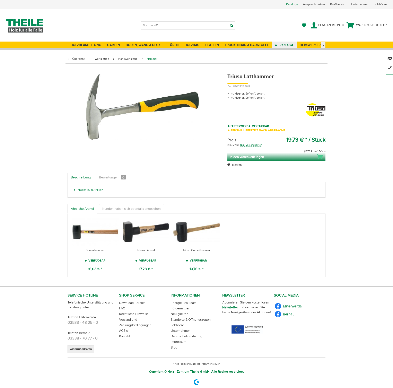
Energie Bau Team (183, 303)
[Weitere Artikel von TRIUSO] (315, 110)
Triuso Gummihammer (196, 250)
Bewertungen (111, 177)
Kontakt (124, 336)
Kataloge (292, 4)
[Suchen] (231, 25)
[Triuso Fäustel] (146, 232)
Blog (174, 347)
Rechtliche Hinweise (134, 314)
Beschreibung (81, 177)
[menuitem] (339, 4)
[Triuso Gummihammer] (196, 232)
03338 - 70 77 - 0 (83, 338)
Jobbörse (380, 4)
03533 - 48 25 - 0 (83, 322)
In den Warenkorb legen (247, 157)
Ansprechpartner (314, 4)
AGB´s (123, 330)
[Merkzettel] (304, 25)
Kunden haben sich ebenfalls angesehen (131, 208)
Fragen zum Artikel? (90, 189)
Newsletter (230, 307)
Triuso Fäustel (146, 250)
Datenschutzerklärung (186, 336)
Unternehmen (360, 4)
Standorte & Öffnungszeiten (191, 319)
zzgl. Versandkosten (251, 144)
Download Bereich (132, 303)
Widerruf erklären (81, 349)
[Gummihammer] (95, 232)
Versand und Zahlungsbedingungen (135, 322)
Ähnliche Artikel (82, 208)
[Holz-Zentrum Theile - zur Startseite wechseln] (31, 25)
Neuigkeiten (179, 314)
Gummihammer (95, 250)
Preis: (232, 140)
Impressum (178, 341)
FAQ (122, 308)
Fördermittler (180, 308)
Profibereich (338, 4)
